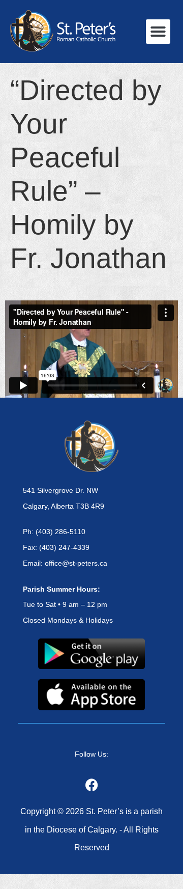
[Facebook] (91, 784)
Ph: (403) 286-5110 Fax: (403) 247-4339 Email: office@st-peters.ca (65, 547)
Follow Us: (91, 754)
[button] (158, 31)
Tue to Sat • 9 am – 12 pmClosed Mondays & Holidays (68, 605)
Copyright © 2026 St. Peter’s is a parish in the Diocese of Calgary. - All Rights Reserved (91, 829)
